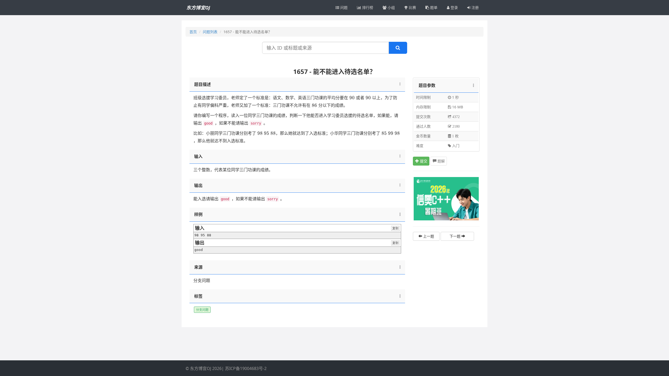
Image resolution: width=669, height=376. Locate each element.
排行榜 (367, 7)
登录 (453, 7)
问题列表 (210, 31)
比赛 (412, 7)
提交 (423, 160)
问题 (343, 7)
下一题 (455, 236)
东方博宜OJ (198, 7)
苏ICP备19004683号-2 (246, 368)
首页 (193, 31)
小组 (391, 7)
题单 (433, 7)
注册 (474, 7)
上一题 (428, 236)
